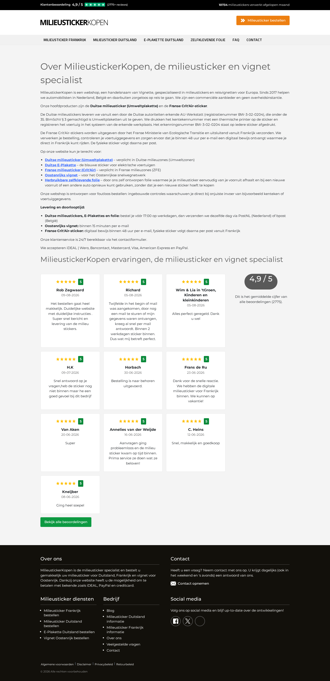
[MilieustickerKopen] (74, 22)
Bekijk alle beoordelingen (65, 522)
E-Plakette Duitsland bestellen (69, 632)
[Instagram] (200, 621)
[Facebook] (176, 621)
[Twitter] (188, 621)
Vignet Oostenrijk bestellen (66, 638)
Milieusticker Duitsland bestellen (63, 623)
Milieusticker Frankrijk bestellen (62, 612)
